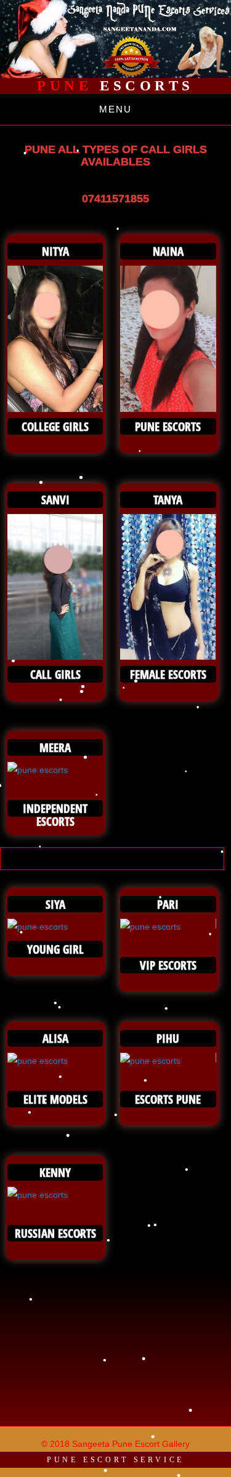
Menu (115, 109)
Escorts (115, 85)
